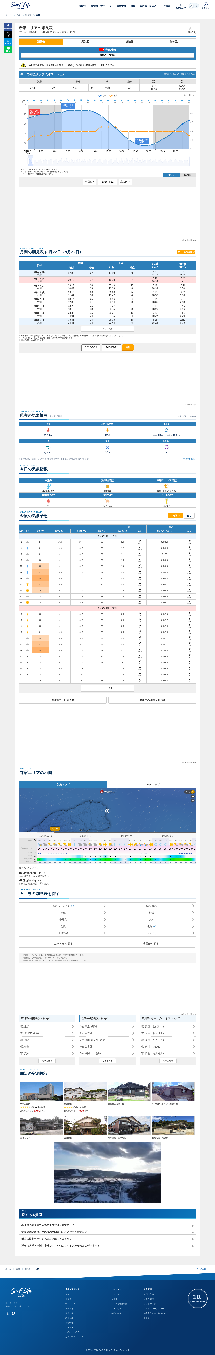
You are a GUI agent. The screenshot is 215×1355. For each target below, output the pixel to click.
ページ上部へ (203, 1269)
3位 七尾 (24, 1039)
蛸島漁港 (44, 883)
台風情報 (69, 1313)
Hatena (8, 43)
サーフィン (116, 1294)
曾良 (63, 926)
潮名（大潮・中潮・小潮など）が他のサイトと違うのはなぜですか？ (61, 1245)
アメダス (69, 1327)
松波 (151, 912)
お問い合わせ (150, 1294)
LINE (8, 51)
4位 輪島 (24, 1046)
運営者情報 (149, 1299)
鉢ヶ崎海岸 (25, 876)
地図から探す (151, 943)
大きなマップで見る (30, 867)
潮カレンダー (71, 1304)
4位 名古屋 (86, 1046)
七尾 (150, 926)
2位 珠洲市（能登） (31, 1033)
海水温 (174, 41)
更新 (128, 347)
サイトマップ (150, 1304)
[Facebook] (13, 1313)
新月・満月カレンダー (75, 1337)
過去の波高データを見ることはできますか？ (47, 1238)
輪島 (63, 912)
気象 (18, 15)
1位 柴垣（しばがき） (153, 1026)
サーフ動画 (116, 1308)
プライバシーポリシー (154, 1308)
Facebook (8, 28)
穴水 (151, 919)
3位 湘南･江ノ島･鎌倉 (92, 1039)
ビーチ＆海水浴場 (119, 1304)
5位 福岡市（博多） (91, 1053)
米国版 (147, 1318)
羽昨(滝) (63, 933)
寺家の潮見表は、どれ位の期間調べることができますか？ (54, 1231)
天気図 (85, 41)
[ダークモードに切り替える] (194, 5)
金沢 (150, 933)
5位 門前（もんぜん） (153, 1053)
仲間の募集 (116, 1313)
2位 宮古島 (86, 1033)
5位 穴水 (24, 1053)
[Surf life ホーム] (21, 6)
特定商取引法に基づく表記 (156, 1313)
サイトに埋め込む (186, 252)
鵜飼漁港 (33, 883)
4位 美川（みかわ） (152, 1046)
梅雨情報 (69, 1318)
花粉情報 (69, 1323)
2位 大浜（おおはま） (153, 1033)
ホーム (8, 15)
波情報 (129, 41)
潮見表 (28, 15)
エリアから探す (63, 943)
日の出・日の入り (73, 1332)
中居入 (63, 919)
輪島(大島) (152, 905)
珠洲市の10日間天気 (62, 699)
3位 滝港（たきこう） (153, 1039)
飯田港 (22, 883)
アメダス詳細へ (189, 459)
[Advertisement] (107, 215)
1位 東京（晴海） (90, 1026)
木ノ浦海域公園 (41, 876)
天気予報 (69, 1308)
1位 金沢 (24, 1026)
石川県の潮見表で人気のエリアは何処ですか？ (48, 1224)
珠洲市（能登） (61, 905)
